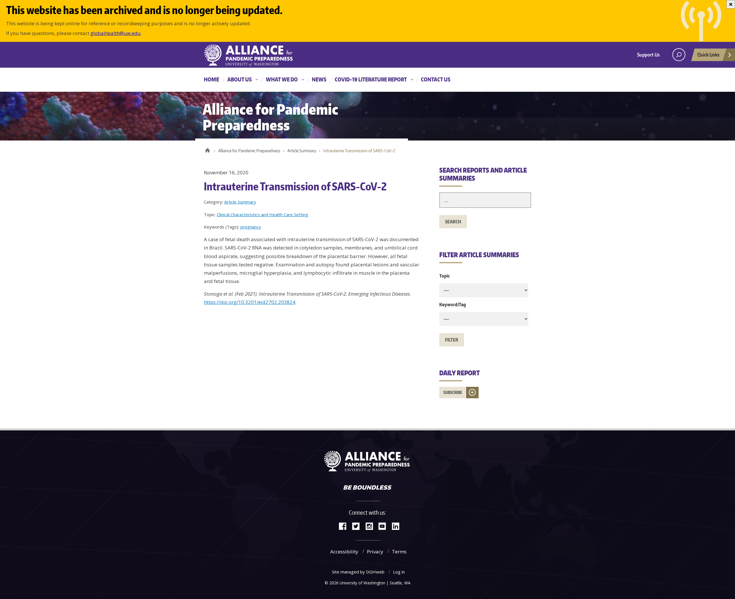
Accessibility (344, 551)
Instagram (371, 525)
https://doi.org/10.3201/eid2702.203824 (249, 302)
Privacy (375, 551)
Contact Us (435, 79)
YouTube (384, 525)
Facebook (345, 525)
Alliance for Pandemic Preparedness (249, 150)
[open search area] (678, 54)
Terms (399, 551)
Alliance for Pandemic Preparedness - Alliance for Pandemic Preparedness (251, 55)
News (319, 79)
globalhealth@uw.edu (115, 33)
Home (211, 79)
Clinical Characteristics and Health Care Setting (262, 214)
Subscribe (452, 392)
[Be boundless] (367, 488)
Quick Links (708, 54)
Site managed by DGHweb (358, 572)
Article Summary (301, 150)
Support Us (648, 54)
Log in (399, 572)
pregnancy (250, 227)
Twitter (358, 525)
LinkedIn (398, 525)
